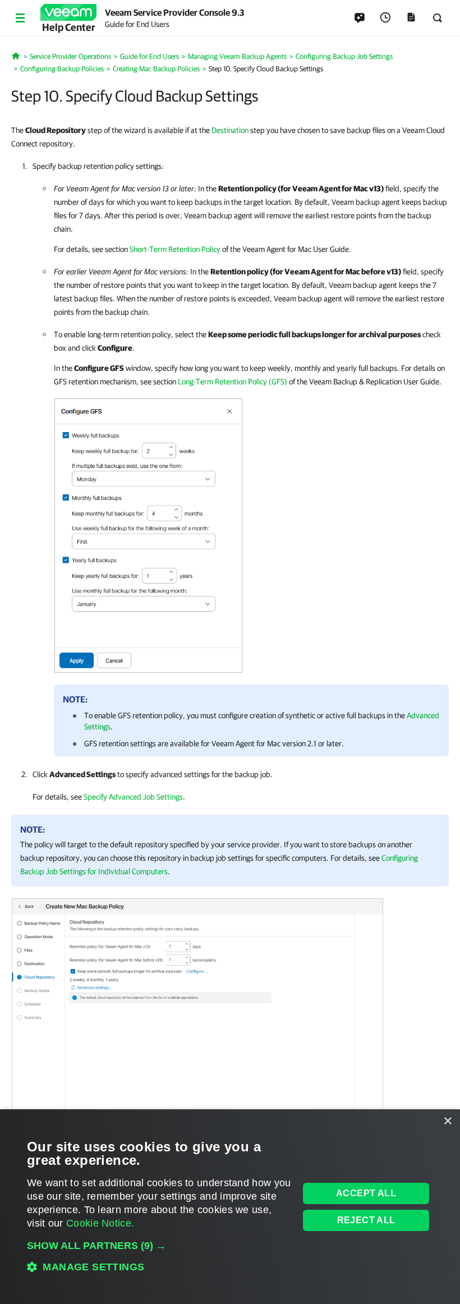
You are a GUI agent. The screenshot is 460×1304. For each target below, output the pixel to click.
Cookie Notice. (100, 1223)
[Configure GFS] (148, 533)
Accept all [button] (366, 1193)
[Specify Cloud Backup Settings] (197, 1017)
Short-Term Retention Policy (175, 249)
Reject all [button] (366, 1220)
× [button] (447, 1121)
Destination (230, 130)
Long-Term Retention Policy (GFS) (232, 381)
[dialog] (230, 1206)
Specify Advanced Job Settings (133, 796)
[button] (159, 1245)
